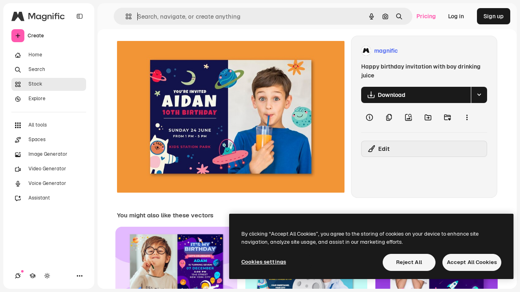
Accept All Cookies (472, 262)
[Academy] (32, 275)
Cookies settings (263, 261)
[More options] (467, 118)
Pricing (426, 16)
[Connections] (17, 275)
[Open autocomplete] (125, 16)
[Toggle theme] (47, 275)
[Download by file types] (479, 95)
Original (169, 51)
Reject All (409, 262)
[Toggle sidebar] (79, 16)
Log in (456, 16)
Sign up (493, 16)
